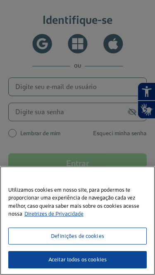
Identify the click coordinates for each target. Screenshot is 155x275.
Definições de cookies (77, 236)
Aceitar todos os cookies (77, 259)
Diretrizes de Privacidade (53, 213)
